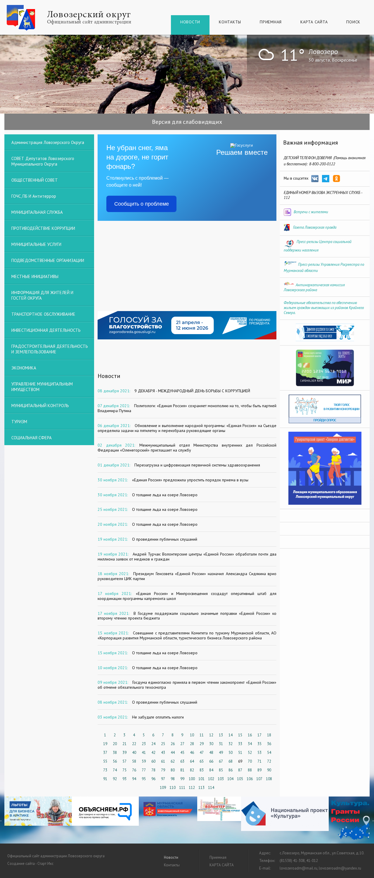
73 (105, 770)
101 (201, 778)
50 (230, 752)
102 (211, 778)
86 (230, 770)
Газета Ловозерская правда (314, 227)
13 (221, 735)
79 (163, 770)
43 (163, 752)
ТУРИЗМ (19, 421)
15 (240, 735)
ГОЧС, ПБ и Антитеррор (33, 196)
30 (211, 743)
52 (250, 752)
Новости (190, 22)
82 (192, 770)
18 (269, 735)
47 (202, 752)
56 (115, 761)
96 (153, 778)
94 (134, 778)
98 (173, 778)
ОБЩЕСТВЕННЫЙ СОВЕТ (34, 180)
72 (269, 761)
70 (250, 761)
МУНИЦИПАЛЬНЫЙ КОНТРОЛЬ (40, 405)
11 (202, 735)
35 (259, 743)
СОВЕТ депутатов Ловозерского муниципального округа (42, 161)
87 (240, 770)
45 (182, 752)
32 (230, 743)
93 (124, 778)
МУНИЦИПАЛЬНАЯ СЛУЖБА (37, 212)
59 (144, 761)
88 (250, 770)
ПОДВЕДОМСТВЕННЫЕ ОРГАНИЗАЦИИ (47, 260)
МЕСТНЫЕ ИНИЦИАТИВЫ (34, 276)
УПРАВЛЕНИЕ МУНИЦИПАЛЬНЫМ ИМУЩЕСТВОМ (42, 386)
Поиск (353, 22)
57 (124, 761)
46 (192, 752)
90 (269, 770)
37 (105, 752)
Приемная (271, 22)
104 (230, 778)
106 (250, 778)
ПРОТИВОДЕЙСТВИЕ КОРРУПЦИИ (43, 228)
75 (124, 770)
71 (259, 761)
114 (211, 787)
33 (240, 743)
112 (192, 787)
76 (134, 770)
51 (240, 752)
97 (163, 778)
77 (144, 770)
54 (269, 752)
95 (144, 778)
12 (211, 735)
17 (259, 735)
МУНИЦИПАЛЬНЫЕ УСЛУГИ (36, 244)
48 (211, 752)
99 (182, 778)
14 (230, 735)
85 (221, 770)
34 (250, 743)
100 (192, 778)
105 (240, 778)
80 (173, 770)
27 (182, 743)
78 (153, 770)
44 (173, 752)
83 (202, 770)
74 (115, 770)
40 (134, 752)
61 (163, 761)
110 (172, 787)
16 (250, 735)
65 (202, 761)
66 (211, 761)
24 (153, 743)
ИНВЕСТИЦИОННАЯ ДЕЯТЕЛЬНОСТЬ (46, 330)
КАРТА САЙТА (314, 22)
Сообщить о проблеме (141, 204)
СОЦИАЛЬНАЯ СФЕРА (31, 437)
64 (192, 761)
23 (144, 743)
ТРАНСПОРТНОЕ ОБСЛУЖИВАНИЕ (43, 314)
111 (182, 787)
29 (202, 743)
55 (105, 761)
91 (105, 778)
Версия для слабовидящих (187, 122)
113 (201, 787)
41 (144, 752)
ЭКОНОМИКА (23, 368)
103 (221, 778)
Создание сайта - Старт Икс (30, 863)
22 (134, 743)
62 (173, 761)
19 (105, 743)
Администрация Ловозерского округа (47, 142)
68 (230, 761)
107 (259, 778)
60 (153, 761)
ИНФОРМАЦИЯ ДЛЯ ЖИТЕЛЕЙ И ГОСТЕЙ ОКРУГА (42, 295)
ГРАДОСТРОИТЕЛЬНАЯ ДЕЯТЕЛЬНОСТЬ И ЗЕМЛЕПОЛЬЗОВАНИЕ (49, 349)
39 (124, 752)
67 (221, 761)
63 (182, 761)
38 (115, 752)
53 (259, 752)
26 (173, 743)
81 (182, 770)
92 (115, 778)
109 (163, 787)
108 (269, 778)
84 (211, 770)
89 (259, 770)
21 (124, 743)
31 (221, 743)
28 (192, 743)
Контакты (230, 22)
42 (153, 752)
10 (192, 735)
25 (163, 743)
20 (115, 743)
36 (269, 743)
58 (134, 761)
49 (221, 752)
